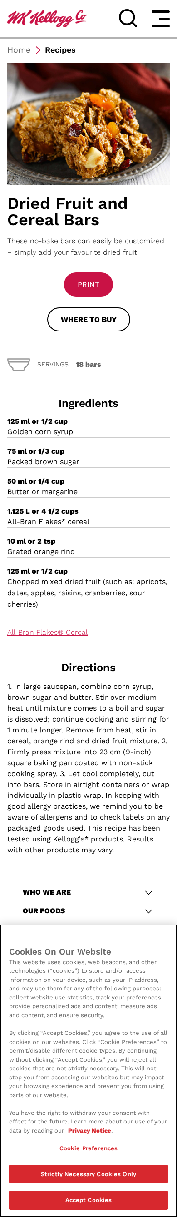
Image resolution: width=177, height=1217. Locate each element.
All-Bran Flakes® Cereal (47, 632)
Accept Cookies (88, 1200)
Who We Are (47, 892)
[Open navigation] (161, 19)
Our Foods (44, 910)
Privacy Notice (89, 1130)
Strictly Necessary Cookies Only (88, 1174)
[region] (88, 1071)
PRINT (88, 284)
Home (18, 49)
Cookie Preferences (88, 1148)
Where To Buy (89, 319)
